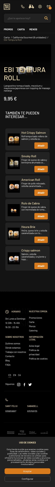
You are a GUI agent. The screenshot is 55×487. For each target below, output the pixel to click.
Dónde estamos (12, 347)
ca (19, 375)
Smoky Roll (28, 156)
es (9, 375)
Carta (21, 29)
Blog (7, 360)
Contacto (9, 356)
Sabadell (32, 406)
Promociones (35, 317)
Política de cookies (38, 358)
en (14, 375)
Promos (8, 29)
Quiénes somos (12, 343)
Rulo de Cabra (30, 203)
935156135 (32, 411)
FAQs (7, 364)
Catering (33, 330)
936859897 (10, 411)
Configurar (27, 478)
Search (47, 18)
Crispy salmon (30, 250)
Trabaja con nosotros (15, 352)
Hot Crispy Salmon (33, 132)
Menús (33, 29)
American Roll (30, 179)
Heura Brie (28, 227)
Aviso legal (34, 345)
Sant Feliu (11, 406)
